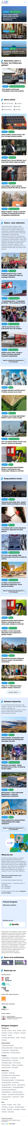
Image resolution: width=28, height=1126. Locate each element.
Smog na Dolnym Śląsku (8, 1047)
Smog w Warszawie (16, 1052)
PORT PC (5, 1094)
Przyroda (23, 1032)
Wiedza (23, 1109)
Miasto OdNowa (6, 1058)
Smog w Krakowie (19, 1047)
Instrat (14, 1084)
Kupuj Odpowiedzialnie (18, 1087)
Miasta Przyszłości (7, 1067)
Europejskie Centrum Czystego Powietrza (11, 1075)
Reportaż (10, 1109)
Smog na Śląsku (6, 1052)
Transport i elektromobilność (9, 1037)
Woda (18, 1037)
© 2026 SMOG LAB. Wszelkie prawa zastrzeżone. (10, 1120)
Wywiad (4, 1111)
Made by (3, 1123)
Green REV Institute (7, 1082)
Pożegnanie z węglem (7, 1062)
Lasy (15, 1030)
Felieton (10, 1104)
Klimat (10, 1030)
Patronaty (5, 1032)
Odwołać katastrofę (7, 1060)
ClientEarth (5, 1072)
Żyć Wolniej (15, 1067)
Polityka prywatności (6, 1118)
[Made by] (11, 1123)
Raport (4, 1109)
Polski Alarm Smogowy (8, 103)
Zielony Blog (18, 109)
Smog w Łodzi (6, 1050)
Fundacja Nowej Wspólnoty (8, 1080)
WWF (23, 1096)
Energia (4, 1030)
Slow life (5, 1035)
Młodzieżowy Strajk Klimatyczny (9, 1089)
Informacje (5, 1107)
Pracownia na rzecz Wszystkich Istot (16, 1094)
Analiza (4, 1104)
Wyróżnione (11, 1111)
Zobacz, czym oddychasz (18, 1065)
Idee (20, 1104)
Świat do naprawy (6, 1065)
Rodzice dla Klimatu (8, 109)
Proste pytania (18, 1062)
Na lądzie (22, 1058)
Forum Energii (6, 1077)
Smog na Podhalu (14, 1050)
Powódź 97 (16, 1060)
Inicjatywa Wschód (7, 1084)
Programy (17, 1032)
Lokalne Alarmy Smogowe (8, 1045)
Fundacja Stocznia (20, 1080)
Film (15, 1104)
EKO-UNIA (18, 106)
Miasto (19, 1030)
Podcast (11, 1107)
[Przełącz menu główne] (25, 2)
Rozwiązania (17, 1109)
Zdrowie (23, 1037)
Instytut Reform (22, 1084)
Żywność (5, 1040)
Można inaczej (15, 1058)
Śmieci (10, 1035)
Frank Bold (19, 103)
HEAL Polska (16, 1082)
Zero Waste (5, 1099)
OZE (24, 1030)
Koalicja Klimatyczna (8, 106)
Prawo (11, 1032)
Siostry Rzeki (16, 1096)
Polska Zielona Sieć (7, 1092)
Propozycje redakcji (20, 1107)
